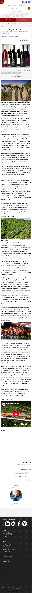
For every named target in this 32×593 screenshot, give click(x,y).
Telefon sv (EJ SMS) (7, 545)
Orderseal (18, 591)
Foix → (29, 480)
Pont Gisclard (22, 239)
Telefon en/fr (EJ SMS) (8, 550)
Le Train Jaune (22, 23)
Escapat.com (3, 23)
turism (30, 70)
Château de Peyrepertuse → (23, 476)
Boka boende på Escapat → (23, 473)
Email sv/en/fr (7, 555)
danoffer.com (23, 591)
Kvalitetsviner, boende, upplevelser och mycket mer (16, 11)
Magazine (10, 23)
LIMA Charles (29, 101)
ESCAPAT (16, 8)
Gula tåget (24, 101)
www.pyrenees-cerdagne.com (23, 464)
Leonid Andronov (28, 239)
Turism (15, 23)
